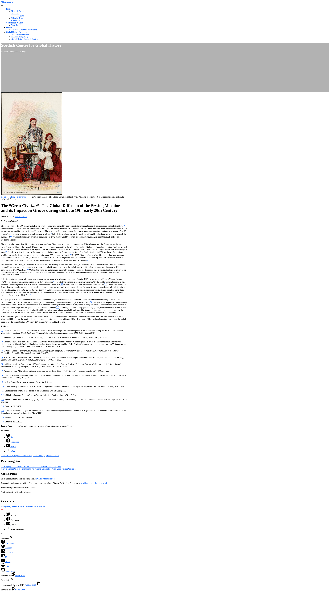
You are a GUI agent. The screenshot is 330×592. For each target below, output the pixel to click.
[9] (2, 382)
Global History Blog (14, 23)
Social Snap (20, 575)
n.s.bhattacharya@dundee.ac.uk (94, 483)
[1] (2, 331)
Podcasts (9, 27)
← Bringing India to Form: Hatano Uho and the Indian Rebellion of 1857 (31, 466)
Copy (30, 585)
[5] (2, 357)
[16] (2, 417)
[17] (2, 422)
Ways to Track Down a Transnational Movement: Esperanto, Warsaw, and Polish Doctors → (38, 469)
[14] (2, 406)
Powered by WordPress (35, 506)
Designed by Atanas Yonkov (13, 506)
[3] (2, 342)
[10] (2, 386)
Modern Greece (52, 455)
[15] (2, 411)
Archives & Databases (20, 34)
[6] (2, 364)
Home (8, 9)
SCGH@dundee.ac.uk (45, 479)
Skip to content (7, 2)
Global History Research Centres (24, 39)
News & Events (17, 11)
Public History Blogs (19, 37)
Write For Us (16, 25)
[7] (2, 371)
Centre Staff (16, 20)
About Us (15, 13)
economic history (25, 455)
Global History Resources (16, 32)
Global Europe (39, 455)
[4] (2, 351)
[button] (2, 5)
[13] (2, 399)
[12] (2, 395)
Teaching (20, 16)
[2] (2, 337)
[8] (2, 375)
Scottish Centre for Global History (31, 45)
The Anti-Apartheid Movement (24, 30)
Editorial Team (17, 18)
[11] (2, 391)
